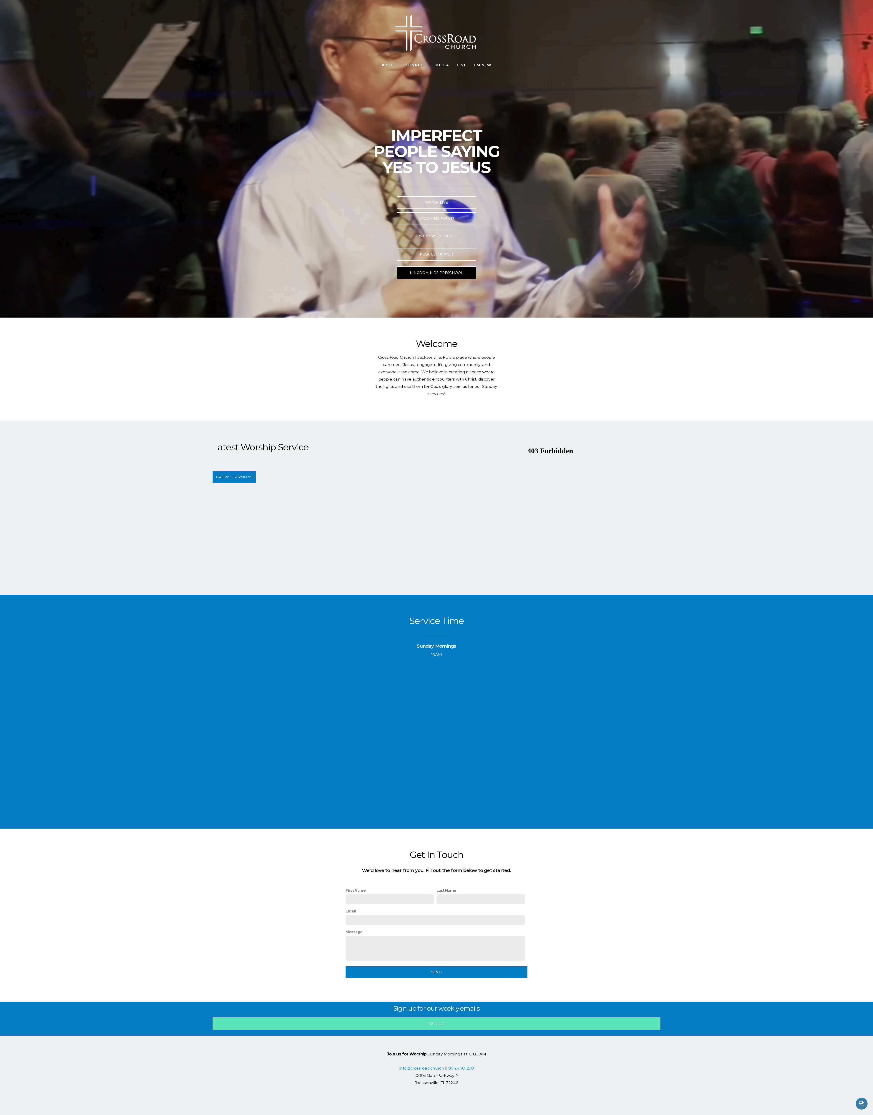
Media (442, 65)
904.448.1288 (461, 1068)
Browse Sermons (234, 477)
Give (462, 65)
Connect (417, 65)
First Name (356, 890)
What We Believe (436, 236)
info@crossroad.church (421, 1068)
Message (354, 932)
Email (351, 911)
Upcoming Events (436, 218)
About (390, 65)
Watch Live (436, 202)
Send (436, 972)
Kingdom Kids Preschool (436, 273)
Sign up (436, 1024)
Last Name (446, 890)
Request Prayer (436, 254)
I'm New (483, 65)
